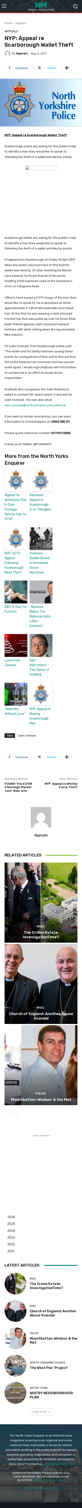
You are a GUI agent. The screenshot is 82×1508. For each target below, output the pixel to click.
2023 (11, 1237)
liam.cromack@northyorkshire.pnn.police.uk (35, 405)
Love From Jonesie (12, 662)
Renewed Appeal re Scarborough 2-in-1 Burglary (40, 502)
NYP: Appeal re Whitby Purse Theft (61, 785)
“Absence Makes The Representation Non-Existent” (40, 616)
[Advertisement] (41, 1166)
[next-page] (15, 1114)
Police (40, 1093)
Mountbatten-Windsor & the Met (41, 1099)
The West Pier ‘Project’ (49, 1368)
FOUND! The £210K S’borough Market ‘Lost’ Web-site (18, 787)
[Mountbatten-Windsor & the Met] (41, 1065)
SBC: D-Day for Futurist (16, 609)
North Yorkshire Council (48, 1362)
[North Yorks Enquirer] (41, 6)
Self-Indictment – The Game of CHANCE (39, 667)
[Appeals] (8, 53)
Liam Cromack (27, 735)
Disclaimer (31, 1488)
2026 (11, 1217)
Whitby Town (38, 1388)
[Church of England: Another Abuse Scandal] (41, 984)
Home (9, 23)
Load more (39, 1412)
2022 (11, 1244)
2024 (11, 1230)
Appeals (20, 23)
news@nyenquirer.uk (58, 1464)
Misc (40, 926)
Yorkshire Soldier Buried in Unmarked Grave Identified (40, 562)
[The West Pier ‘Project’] (15, 1365)
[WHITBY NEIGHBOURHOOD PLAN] (15, 1393)
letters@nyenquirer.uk (49, 1480)
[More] (67, 68)
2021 (11, 1251)
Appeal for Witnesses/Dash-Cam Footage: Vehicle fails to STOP (16, 507)
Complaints (50, 1488)
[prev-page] (7, 1114)
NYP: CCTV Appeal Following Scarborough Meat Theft (14, 562)
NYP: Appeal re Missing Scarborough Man (40, 716)
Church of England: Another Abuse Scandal (41, 1016)
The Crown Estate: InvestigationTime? (41, 934)
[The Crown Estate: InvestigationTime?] (41, 903)
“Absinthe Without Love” (15, 711)
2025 (11, 1224)
